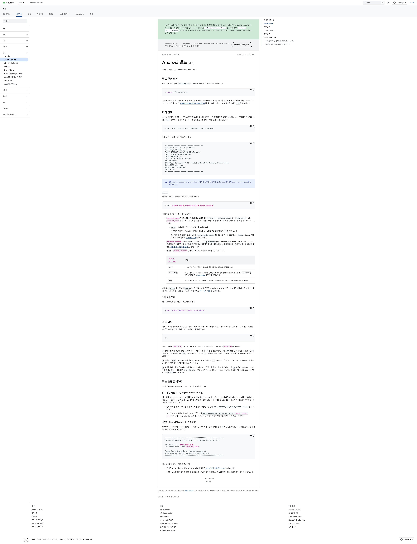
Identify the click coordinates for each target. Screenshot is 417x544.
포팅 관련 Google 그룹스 (168, 530)
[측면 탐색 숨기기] (26, 540)
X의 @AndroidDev (166, 513)
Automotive (79, 14)
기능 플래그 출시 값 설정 (179, 247)
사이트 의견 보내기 (86, 539)
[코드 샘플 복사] (253, 89)
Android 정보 (36, 539)
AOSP (164, 54)
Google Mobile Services (297, 520)
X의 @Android (165, 510)
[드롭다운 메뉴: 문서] (24, 2)
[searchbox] (15, 21)
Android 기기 (64, 14)
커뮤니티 (46, 539)
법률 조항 (54, 539)
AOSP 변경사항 (246, 30)
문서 (20, 3)
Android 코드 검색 (36, 3)
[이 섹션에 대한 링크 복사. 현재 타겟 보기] (177, 297)
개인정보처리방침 (72, 539)
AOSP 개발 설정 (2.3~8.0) (215, 468)
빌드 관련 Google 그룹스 (168, 527)
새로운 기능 (6, 14)
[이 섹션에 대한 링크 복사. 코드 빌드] (174, 322)
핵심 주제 (40, 14)
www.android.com (295, 517)
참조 (91, 14)
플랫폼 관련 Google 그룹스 (169, 523)
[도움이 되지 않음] (253, 54)
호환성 (51, 14)
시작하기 (19, 14)
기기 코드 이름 (191, 238)
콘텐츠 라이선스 (189, 490)
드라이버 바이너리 (37, 527)
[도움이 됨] (250, 54)
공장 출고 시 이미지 (38, 523)
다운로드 (34, 517)
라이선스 (62, 539)
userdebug (201, 275)
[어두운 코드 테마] (251, 89)
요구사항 (34, 513)
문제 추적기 (292, 527)
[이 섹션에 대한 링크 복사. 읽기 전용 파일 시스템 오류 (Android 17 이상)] (205, 393)
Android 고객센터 (294, 510)
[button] (13, 34)
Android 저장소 (37, 510)
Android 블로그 (165, 517)
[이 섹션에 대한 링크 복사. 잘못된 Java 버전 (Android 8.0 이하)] (198, 422)
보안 (29, 14)
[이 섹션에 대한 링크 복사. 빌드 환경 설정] (180, 79)
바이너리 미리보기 (37, 520)
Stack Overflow (294, 523)
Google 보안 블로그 (166, 520)
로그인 (412, 3)
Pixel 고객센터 (293, 513)
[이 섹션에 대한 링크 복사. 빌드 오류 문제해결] (185, 382)
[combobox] (374, 3)
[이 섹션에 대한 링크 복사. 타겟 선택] (174, 112)
